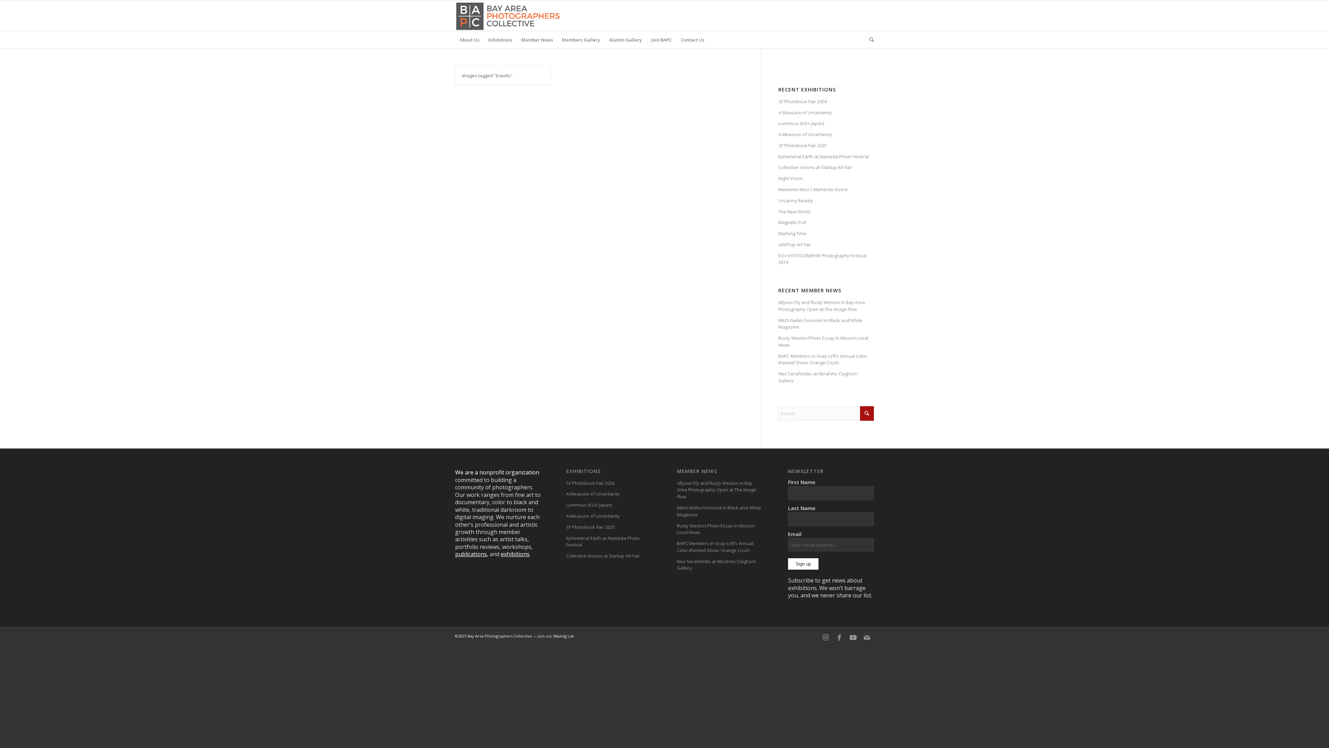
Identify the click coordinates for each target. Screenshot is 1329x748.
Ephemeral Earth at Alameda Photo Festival (823, 156)
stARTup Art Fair (794, 244)
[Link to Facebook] (839, 637)
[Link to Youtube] (853, 637)
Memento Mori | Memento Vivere (813, 189)
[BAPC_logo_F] (508, 15)
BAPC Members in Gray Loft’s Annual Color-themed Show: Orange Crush (823, 359)
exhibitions (515, 554)
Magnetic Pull (792, 222)
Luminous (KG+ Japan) (801, 123)
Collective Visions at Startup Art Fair (815, 167)
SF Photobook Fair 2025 (802, 145)
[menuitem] (469, 39)
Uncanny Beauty (795, 200)
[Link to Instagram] (825, 637)
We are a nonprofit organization (497, 472)
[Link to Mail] (867, 637)
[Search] (869, 39)
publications (471, 554)
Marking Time (792, 233)
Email (795, 534)
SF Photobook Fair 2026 (802, 101)
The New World (794, 211)
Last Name (801, 508)
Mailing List (563, 636)
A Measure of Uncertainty (805, 112)
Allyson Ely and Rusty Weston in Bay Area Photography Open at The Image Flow (821, 305)
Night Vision (790, 178)
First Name (801, 482)
